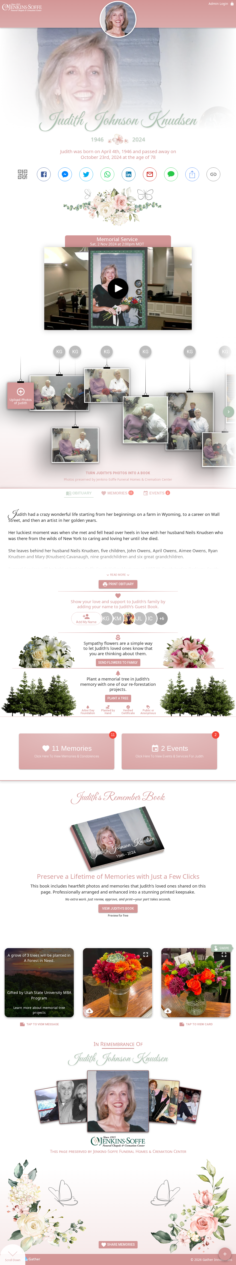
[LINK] (213, 174)
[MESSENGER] (65, 174)
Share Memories (120, 1244)
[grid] (118, 415)
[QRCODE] (23, 174)
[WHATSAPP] (107, 174)
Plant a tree (117, 698)
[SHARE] (192, 174)
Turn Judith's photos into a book (118, 473)
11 (113, 735)
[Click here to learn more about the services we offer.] (118, 1142)
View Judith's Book (118, 908)
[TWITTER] (86, 174)
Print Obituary (121, 584)
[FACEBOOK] (44, 174)
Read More (118, 574)
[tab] (79, 493)
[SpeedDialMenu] (224, 1253)
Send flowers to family (118, 662)
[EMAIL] (150, 174)
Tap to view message (43, 1024)
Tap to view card (199, 1024)
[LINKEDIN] (129, 174)
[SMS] (171, 174)
